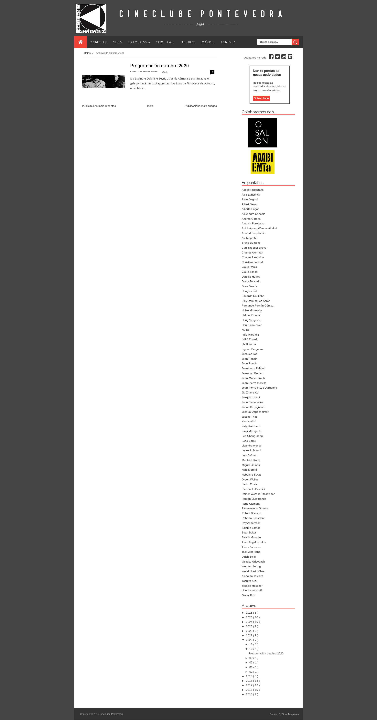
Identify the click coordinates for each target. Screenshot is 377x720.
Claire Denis (249, 266)
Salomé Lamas (251, 527)
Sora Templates (290, 714)
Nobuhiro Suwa (251, 474)
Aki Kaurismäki (251, 194)
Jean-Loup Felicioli (253, 368)
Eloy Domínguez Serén (256, 300)
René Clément (251, 503)
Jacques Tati (249, 353)
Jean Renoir (249, 358)
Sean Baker (249, 532)
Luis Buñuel (249, 455)
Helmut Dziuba (251, 315)
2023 (249, 626)
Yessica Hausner (252, 585)
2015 (249, 694)
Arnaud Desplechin (253, 233)
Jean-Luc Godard (253, 373)
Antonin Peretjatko (253, 223)
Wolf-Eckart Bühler (253, 571)
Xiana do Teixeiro (252, 575)
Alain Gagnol (250, 199)
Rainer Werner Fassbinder (258, 493)
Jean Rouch (249, 363)
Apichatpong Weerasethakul (259, 228)
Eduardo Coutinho (253, 295)
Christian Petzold (252, 262)
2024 (249, 621)
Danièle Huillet (251, 276)
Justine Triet (249, 416)
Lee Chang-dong (252, 435)
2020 (249, 639)
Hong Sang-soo (251, 320)
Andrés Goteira (251, 218)
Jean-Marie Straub (253, 378)
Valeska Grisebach (253, 561)
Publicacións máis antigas (201, 105)
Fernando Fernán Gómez (258, 305)
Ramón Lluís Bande (254, 498)
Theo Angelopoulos (254, 542)
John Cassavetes (252, 402)
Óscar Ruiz (248, 595)
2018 (249, 680)
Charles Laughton (253, 257)
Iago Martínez (250, 334)
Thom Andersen (252, 547)
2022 (249, 630)
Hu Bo (245, 329)
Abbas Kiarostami (253, 189)
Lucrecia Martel (251, 450)
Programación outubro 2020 (159, 66)
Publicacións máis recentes (99, 105)
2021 (249, 635)
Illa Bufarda (249, 344)
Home (88, 52)
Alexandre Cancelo (253, 213)
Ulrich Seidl (249, 556)
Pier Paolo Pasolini (253, 489)
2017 (249, 685)
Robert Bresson (251, 513)
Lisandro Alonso (252, 445)
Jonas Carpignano (253, 407)
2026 (249, 612)
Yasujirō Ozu (249, 580)
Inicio (150, 105)
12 (251, 644)
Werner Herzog (251, 566)
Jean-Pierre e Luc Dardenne (259, 387)
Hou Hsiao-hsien (252, 325)
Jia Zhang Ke (250, 392)
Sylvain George (251, 537)
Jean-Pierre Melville (254, 382)
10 (251, 648)
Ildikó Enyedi (249, 339)
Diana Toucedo (251, 281)
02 (251, 671)
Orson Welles (250, 479)
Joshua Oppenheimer (255, 411)
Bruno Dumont (251, 242)
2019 (249, 676)
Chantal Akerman (252, 252)
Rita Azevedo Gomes (255, 508)
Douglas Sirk (249, 291)
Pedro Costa (249, 484)
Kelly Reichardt (251, 426)
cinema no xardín (252, 590)
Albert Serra (249, 204)
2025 (249, 617)
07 (251, 662)
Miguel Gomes (251, 465)
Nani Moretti (249, 469)
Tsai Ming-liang (251, 551)
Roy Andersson (251, 522)
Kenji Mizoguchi (251, 431)
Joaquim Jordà (251, 397)
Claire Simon (250, 271)
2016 (249, 689)
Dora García (249, 286)
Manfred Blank (251, 460)
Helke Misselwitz (252, 310)
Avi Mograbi (249, 238)
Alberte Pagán (250, 208)
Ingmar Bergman (252, 349)
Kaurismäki (248, 421)
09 (251, 658)
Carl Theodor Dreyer (254, 247)
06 (251, 667)
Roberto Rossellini (253, 518)
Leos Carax (249, 440)
